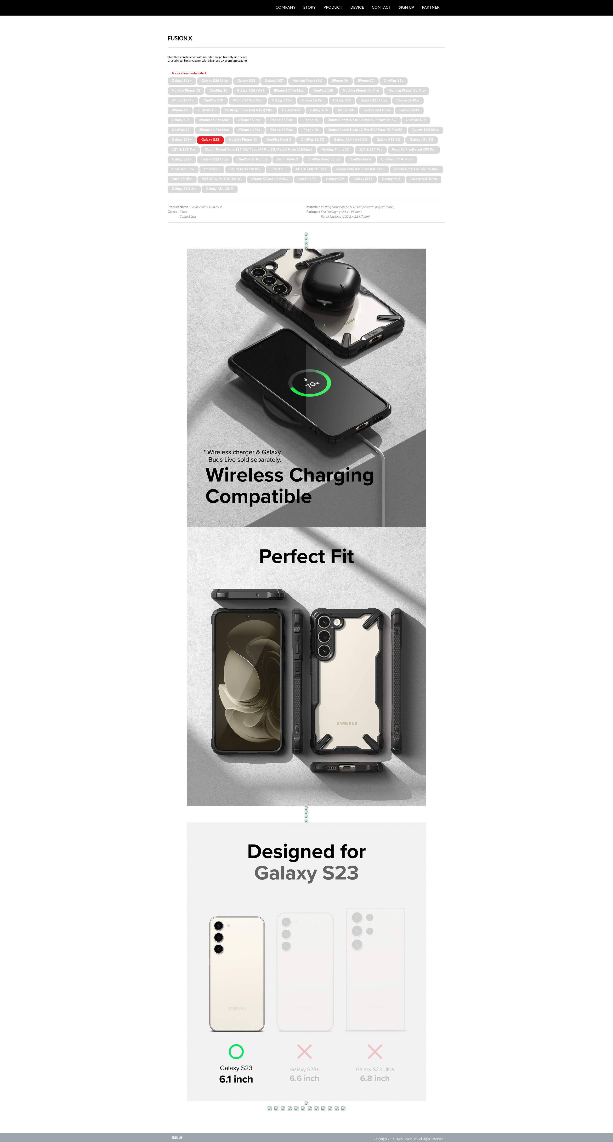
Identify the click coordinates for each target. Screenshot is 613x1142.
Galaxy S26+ (182, 80)
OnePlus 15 (218, 90)
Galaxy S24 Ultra (376, 110)
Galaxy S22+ (182, 159)
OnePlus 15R (323, 90)
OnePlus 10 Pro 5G (252, 159)
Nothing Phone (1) (336, 149)
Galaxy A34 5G (421, 139)
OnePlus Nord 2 (279, 139)
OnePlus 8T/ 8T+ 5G (397, 159)
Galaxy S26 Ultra (214, 80)
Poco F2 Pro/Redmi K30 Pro (414, 149)
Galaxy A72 (335, 179)
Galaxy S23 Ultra (425, 130)
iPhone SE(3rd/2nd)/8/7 (270, 179)
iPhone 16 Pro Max (247, 100)
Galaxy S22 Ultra (214, 159)
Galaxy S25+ (282, 100)
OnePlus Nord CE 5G (324, 159)
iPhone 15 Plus (281, 120)
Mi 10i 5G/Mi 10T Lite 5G (222, 179)
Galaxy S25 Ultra (374, 100)
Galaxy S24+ (409, 110)
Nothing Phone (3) (186, 90)
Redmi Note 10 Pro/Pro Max (416, 169)
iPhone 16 (180, 110)
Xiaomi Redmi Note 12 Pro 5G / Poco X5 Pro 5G (365, 130)
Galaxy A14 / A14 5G (350, 139)
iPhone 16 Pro (312, 100)
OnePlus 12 (181, 130)
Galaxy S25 (342, 100)
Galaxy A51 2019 (219, 189)
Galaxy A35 (319, 110)
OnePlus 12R (416, 120)
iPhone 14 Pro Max (214, 130)
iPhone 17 (366, 80)
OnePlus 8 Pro (183, 169)
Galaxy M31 (391, 179)
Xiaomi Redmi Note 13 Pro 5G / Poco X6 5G (362, 120)
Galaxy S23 (210, 139)
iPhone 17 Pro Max (289, 90)
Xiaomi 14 (345, 110)
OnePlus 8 (212, 169)
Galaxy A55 (291, 110)
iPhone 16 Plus (408, 100)
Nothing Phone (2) (243, 139)
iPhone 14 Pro (249, 130)
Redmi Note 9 (287, 159)
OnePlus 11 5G (312, 139)
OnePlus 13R (213, 100)
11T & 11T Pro (371, 149)
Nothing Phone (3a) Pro (407, 90)
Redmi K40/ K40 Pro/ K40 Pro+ (360, 169)
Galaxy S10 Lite (184, 189)
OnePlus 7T (307, 179)
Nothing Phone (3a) (308, 80)
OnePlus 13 (207, 110)
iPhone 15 (310, 120)
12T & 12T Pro (183, 149)
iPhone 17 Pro (183, 100)
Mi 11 (278, 169)
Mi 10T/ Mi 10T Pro (311, 169)
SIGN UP (177, 1138)
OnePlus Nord (360, 159)
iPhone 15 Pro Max (214, 120)
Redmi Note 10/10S (245, 169)
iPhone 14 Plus (281, 130)
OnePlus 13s (393, 80)
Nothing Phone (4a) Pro (361, 90)
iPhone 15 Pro (249, 120)
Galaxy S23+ (182, 139)
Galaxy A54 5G (388, 139)
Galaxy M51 (363, 179)
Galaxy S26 (246, 80)
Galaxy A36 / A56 (251, 90)
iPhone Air (340, 80)
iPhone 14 (310, 130)
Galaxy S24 (181, 120)
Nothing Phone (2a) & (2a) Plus (249, 110)
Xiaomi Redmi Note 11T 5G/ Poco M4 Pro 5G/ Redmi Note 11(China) (258, 149)
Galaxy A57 (274, 80)
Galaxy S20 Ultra (423, 179)
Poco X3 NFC (182, 179)
